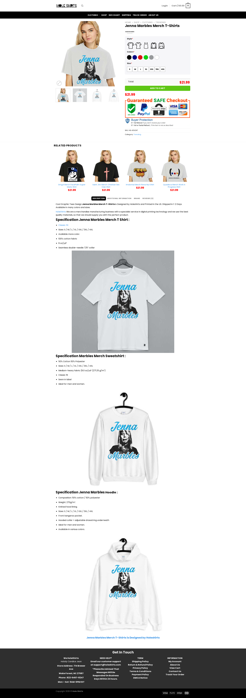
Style (130, 38)
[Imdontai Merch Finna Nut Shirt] (140, 166)
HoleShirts (61, 211)
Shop (104, 15)
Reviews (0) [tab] (147, 198)
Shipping (126, 15)
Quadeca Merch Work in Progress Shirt (174, 185)
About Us (153, 15)
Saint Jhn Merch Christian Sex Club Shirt (106, 185)
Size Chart (114, 15)
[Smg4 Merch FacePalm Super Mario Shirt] (72, 166)
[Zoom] (59, 83)
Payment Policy (140, 674)
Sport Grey (151, 59)
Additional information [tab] (119, 198)
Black (129, 59)
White (157, 59)
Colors (130, 52)
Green (146, 59)
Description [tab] (99, 198)
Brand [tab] (137, 198)
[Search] (82, 5)
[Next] (116, 53)
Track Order (140, 15)
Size (129, 63)
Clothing (93, 15)
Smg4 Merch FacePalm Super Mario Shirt (71, 185)
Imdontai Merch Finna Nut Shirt (140, 184)
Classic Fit (63, 225)
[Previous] (60, 53)
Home (128, 22)
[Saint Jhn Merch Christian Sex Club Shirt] (106, 166)
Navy (134, 59)
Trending (161, 22)
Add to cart (157, 88)
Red (140, 59)
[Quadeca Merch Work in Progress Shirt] (174, 166)
